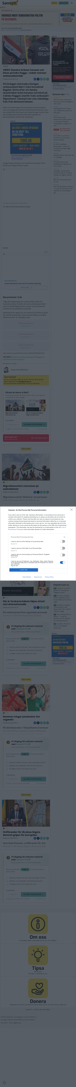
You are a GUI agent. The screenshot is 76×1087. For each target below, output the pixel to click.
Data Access (38, 577)
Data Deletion (27, 577)
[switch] (62, 541)
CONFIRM (23, 570)
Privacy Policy (49, 577)
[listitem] (38, 537)
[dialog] (38, 543)
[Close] (72, 510)
